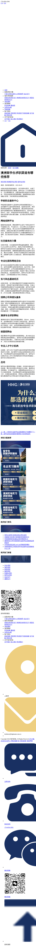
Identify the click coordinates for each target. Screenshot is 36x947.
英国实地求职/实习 (10, 98)
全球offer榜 (8, 107)
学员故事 (7, 105)
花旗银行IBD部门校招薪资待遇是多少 (16, 537)
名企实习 (27, 94)
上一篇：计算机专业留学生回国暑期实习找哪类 (16, 432)
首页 (5, 90)
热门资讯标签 (21, 741)
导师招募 (7, 109)
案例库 (13, 105)
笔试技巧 (20, 113)
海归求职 (4, 182)
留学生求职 (21, 182)
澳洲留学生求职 (12, 182)
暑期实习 (7, 579)
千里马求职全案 (9, 94)
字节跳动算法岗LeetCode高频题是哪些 (16, 544)
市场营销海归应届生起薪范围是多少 (16, 539)
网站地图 (14, 741)
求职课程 (7, 101)
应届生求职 (8, 573)
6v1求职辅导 (19, 94)
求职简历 (14, 113)
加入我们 (14, 119)
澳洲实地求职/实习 (23, 98)
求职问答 (9, 115)
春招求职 (7, 571)
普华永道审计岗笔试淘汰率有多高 (15, 535)
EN (5, 3)
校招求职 (7, 569)
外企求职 (7, 565)
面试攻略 (26, 113)
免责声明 (30, 741)
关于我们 (7, 119)
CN (2, 3)
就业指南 (7, 113)
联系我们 (20, 119)
